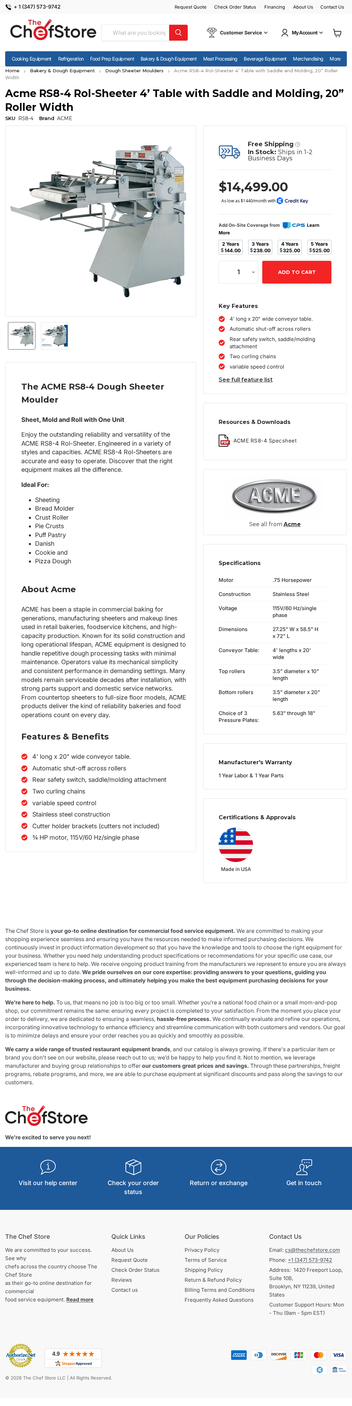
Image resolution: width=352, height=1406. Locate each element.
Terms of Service (206, 1260)
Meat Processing (220, 59)
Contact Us (332, 7)
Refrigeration (71, 59)
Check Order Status (235, 7)
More (335, 59)
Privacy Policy (202, 1250)
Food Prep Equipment (112, 59)
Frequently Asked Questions (219, 1300)
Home (12, 70)
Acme (292, 524)
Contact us (124, 1290)
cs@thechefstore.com (312, 1250)
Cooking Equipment (32, 59)
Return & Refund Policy (213, 1280)
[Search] (178, 33)
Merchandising (308, 59)
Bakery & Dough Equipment (169, 59)
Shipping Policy (204, 1270)
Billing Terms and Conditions (220, 1290)
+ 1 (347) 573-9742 (37, 7)
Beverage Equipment (265, 59)
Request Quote (191, 7)
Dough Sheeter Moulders (134, 70)
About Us (303, 7)
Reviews (121, 1280)
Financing (274, 7)
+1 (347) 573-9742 (310, 1260)
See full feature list (246, 379)
